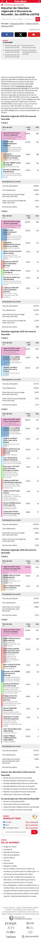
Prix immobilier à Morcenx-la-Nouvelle (17, 810)
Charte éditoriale (27, 907)
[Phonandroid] (30, 936)
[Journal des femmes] (11, 923)
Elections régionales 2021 (14, 5)
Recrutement (31, 910)
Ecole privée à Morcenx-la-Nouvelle (16, 804)
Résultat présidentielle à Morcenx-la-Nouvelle (20, 783)
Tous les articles (17, 910)
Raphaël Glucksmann (11, 852)
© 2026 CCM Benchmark (31, 914)
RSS (24, 910)
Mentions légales (7, 914)
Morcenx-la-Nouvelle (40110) (13, 802)
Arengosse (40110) (17, 24)
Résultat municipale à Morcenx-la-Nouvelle (19, 792)
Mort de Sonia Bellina (11, 855)
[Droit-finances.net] (30, 927)
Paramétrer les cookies (24, 912)
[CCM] (30, 923)
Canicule (6, 860)
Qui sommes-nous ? (9, 907)
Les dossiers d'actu (11, 828)
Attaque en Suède (10, 866)
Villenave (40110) (7, 26)
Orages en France (10, 847)
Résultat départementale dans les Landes (19, 781)
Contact (8, 910)
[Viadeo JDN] (30, 932)
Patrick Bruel (8, 863)
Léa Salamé (7, 850)
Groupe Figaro (18, 914)
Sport (7, 825)
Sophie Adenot (9, 858)
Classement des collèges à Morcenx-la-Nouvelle (21, 807)
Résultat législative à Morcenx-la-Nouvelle (18, 786)
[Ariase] (11, 936)
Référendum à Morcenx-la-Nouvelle (16, 795)
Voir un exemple (31, 822)
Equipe (18, 907)
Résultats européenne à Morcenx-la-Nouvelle (20, 789)
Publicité (35, 907)
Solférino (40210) (32, 24)
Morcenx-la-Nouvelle (29, 50)
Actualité (8, 822)
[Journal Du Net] (11, 927)
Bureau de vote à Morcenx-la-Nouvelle (17, 778)
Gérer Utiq (35, 912)
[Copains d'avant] (11, 932)
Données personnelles (9, 912)
